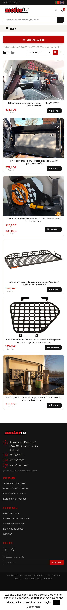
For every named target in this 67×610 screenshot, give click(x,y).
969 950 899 (16, 460)
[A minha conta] (56, 10)
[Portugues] (57, 2)
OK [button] (56, 602)
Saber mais (33, 606)
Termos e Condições (14, 483)
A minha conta (11, 513)
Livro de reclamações (14, 498)
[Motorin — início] (17, 11)
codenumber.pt (46, 579)
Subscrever (57, 562)
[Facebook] (5, 549)
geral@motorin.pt (19, 465)
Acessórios (48, 47)
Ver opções (53, 229)
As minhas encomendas (16, 518)
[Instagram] (12, 549)
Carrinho (7, 534)
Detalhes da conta (13, 528)
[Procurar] (60, 20)
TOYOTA (23, 47)
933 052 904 (13, 2)
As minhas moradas (13, 523)
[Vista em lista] (61, 52)
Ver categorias (35, 39)
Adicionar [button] (54, 111)
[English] (62, 2)
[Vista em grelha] (55, 52)
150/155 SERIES (35, 47)
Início (5, 47)
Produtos (13, 47)
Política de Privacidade (15, 488)
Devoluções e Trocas (14, 493)
